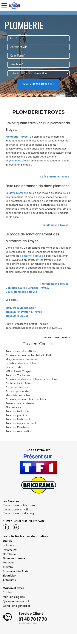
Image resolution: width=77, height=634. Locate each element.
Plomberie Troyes (17, 136)
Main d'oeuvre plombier (21, 307)
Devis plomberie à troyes (21, 291)
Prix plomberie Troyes (54, 224)
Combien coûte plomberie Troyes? (28, 287)
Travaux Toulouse (17, 315)
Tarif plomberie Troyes (54, 283)
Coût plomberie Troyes (54, 176)
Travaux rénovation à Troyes (24, 311)
